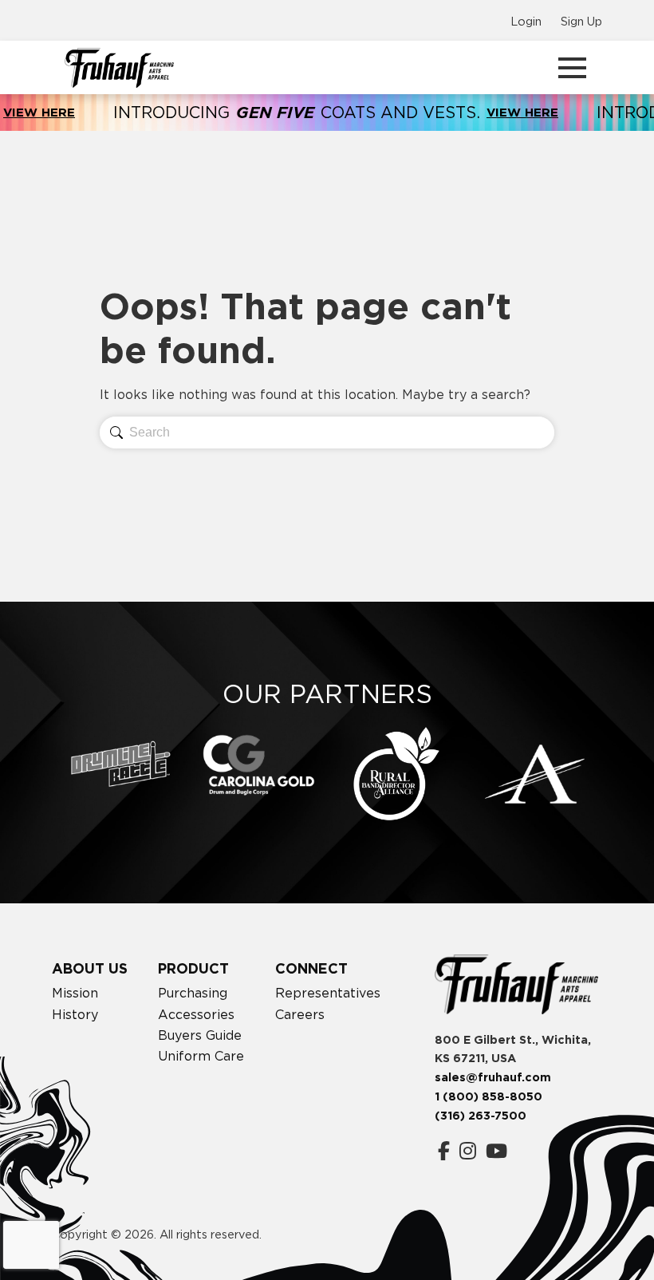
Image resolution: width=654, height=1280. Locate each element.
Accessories (196, 1014)
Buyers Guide (200, 1035)
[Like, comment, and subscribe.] (496, 1151)
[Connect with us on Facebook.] (444, 1151)
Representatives (327, 993)
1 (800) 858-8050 (488, 1096)
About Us (90, 968)
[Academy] (535, 774)
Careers (300, 1014)
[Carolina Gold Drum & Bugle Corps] (259, 765)
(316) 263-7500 (480, 1115)
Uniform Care (201, 1056)
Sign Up (581, 21)
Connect (311, 968)
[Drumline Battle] (121, 763)
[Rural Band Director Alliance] (396, 774)
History (75, 1014)
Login (526, 21)
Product (193, 968)
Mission (75, 993)
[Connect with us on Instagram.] (467, 1151)
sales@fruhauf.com (493, 1077)
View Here (494, 112)
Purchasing (192, 993)
